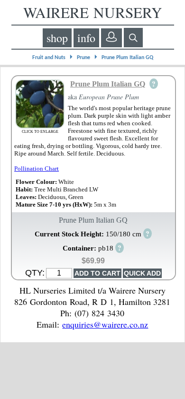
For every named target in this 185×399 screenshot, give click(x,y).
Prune (83, 58)
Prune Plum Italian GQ (127, 58)
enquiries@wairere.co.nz (105, 324)
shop (57, 37)
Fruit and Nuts (48, 58)
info (86, 37)
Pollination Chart (36, 168)
